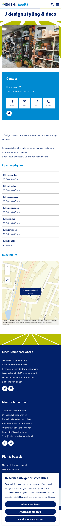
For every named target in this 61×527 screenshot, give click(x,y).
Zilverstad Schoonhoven (14, 410)
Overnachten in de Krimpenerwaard (19, 373)
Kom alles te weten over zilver (16, 419)
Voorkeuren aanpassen (30, 519)
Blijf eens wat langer (12, 381)
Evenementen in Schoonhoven (17, 423)
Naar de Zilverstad (11, 469)
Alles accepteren (30, 504)
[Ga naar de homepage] (15, 4)
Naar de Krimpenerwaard (14, 465)
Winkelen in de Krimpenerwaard (18, 377)
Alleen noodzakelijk (30, 511)
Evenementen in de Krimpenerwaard (20, 368)
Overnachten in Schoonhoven (16, 427)
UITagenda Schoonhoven (14, 414)
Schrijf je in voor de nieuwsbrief (17, 436)
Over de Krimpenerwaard (14, 360)
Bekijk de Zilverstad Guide (15, 431)
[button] (30, 293)
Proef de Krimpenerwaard (14, 364)
